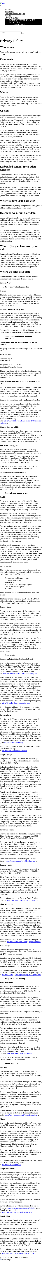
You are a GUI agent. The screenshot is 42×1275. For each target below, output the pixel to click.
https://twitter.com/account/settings (14, 751)
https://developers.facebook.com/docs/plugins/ (20, 673)
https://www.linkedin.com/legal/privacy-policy (24, 942)
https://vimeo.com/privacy (11, 1165)
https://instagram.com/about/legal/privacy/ (21, 861)
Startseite (8, 9)
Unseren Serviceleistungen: (15, 14)
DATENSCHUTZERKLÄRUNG (22, 20)
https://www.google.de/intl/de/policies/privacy (21, 1115)
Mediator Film (19, 24)
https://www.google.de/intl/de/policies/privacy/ (19, 1253)
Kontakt (8, 16)
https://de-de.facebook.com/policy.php (16, 703)
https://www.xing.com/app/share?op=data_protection (21, 975)
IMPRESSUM (14, 22)
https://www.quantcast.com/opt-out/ (20, 1053)
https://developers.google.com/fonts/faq (21, 1208)
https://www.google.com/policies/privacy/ (17, 1212)
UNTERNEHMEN (12, 18)
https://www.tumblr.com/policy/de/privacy (22, 900)
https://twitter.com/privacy (13, 742)
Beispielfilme (9, 12)
